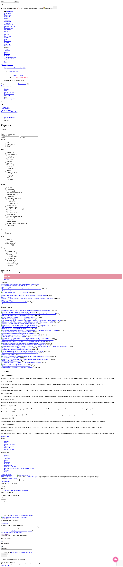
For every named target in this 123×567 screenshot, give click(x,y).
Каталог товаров (6, 86)
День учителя (11, 214)
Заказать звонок (6, 476)
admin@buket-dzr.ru (11, 478)
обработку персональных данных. (21, 515)
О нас (6, 49)
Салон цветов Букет (32, 476)
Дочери (9, 161)
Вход (5, 62)
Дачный (6, 33)
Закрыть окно (22, 84)
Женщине (10, 165)
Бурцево (6, 42)
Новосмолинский (9, 26)
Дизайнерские (11, 253)
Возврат (6, 470)
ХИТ (31, 284)
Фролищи (7, 23)
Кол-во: (3, 486)
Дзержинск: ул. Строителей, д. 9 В (14, 68)
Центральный (8, 24)
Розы (5, 90)
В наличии (11, 144)
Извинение (10, 218)
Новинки (7, 31)
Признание (10, 220)
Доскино (7, 20)
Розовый (10, 245)
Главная (6, 455)
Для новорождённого (14, 216)
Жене (9, 163)
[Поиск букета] (2, 114)
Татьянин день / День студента (16, 223)
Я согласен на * (18, 515)
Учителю (10, 179)
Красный (10, 241)
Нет (9, 146)
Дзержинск (9, 11)
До (20, 137)
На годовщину (11, 203)
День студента (11, 212)
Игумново (7, 21)
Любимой (10, 167)
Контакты (7, 54)
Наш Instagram (5, 481)
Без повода (10, 191)
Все (8, 142)
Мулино (6, 37)
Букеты (6, 89)
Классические (11, 256)
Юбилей (10, 225)
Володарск (7, 41)
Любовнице (11, 168)
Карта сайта (8, 465)
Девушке (10, 159)
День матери (11, 205)
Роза (8, 233)
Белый (9, 239)
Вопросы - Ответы (10, 466)
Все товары (4, 284)
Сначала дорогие (13, 284)
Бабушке (10, 152)
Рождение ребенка (13, 221)
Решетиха (7, 34)
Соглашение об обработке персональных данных (19, 468)
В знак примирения (13, 198)
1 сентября (10, 189)
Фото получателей (10, 57)
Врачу (9, 156)
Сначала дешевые (24, 284)
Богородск (7, 15)
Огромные (10, 262)
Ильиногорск (8, 28)
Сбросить (7, 279)
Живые (9, 255)
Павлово (7, 16)
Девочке (10, 157)
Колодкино (7, 13)
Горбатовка (7, 46)
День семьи (10, 211)
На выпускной (11, 201)
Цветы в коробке (9, 99)
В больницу (11, 196)
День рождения (12, 207)
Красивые (10, 258)
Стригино (7, 44)
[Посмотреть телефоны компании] (4, 114)
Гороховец (7, 36)
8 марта (9, 187)
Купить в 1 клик (6, 287)
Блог (5, 471)
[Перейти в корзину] (6, 114)
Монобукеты (11, 260)
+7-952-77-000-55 (6, 475)
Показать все (5, 436)
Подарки (7, 95)
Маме (9, 170)
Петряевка (7, 29)
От (1, 137)
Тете (8, 177)
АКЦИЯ (36, 284)
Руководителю (11, 172)
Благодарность (11, 194)
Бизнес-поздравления (14, 192)
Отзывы (6, 55)
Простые (10, 265)
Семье (9, 174)
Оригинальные (12, 264)
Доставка (7, 50)
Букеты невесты (9, 94)
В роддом (10, 200)
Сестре (9, 176)
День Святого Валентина (15, 209)
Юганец (6, 39)
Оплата (6, 52)
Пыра (6, 18)
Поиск (16, 1)
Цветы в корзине (9, 92)
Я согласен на (18, 552)
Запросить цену (17, 532)
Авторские (10, 251)
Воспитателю (11, 154)
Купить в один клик (20, 517)
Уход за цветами (9, 59)
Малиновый (11, 243)
